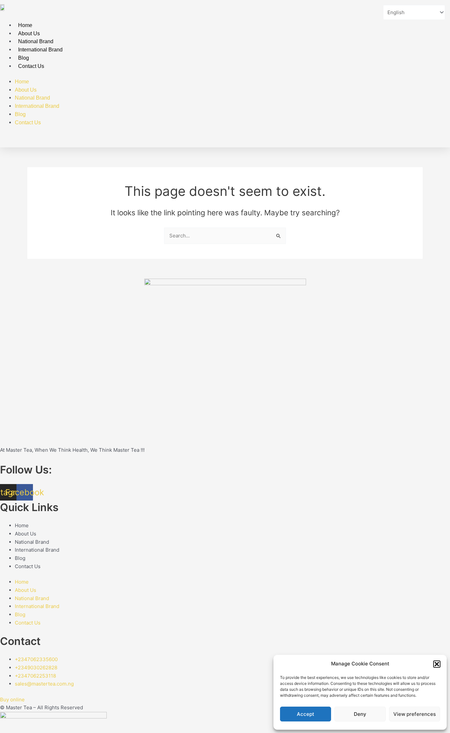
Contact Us (31, 66)
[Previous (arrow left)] (11, 366)
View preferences (414, 714)
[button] (437, 664)
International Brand (40, 49)
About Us (29, 33)
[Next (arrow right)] (438, 366)
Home (25, 25)
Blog (23, 58)
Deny (360, 714)
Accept (305, 714)
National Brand (35, 41)
